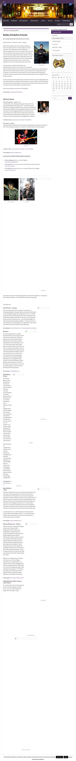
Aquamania (54, 35)
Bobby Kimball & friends (58, 38)
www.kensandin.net (10, 166)
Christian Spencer (56, 41)
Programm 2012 (14, 30)
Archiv (43, 20)
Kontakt (57, 20)
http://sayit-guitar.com (15, 152)
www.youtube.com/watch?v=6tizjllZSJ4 (21, 119)
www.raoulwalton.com (15, 520)
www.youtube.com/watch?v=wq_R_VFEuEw (22, 149)
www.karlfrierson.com (15, 328)
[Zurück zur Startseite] (38, 11)
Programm (14, 20)
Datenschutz (66, 20)
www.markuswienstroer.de (16, 577)
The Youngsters (56, 50)
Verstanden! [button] (59, 757)
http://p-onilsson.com (10, 170)
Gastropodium (23, 20)
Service (50, 20)
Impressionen (34, 20)
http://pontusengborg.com (11, 162)
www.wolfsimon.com (7, 482)
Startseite (6, 20)
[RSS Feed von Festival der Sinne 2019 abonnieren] (4, 2)
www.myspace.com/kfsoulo (29, 328)
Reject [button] (65, 757)
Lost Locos (55, 44)
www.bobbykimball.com (16, 92)
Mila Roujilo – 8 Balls (57, 47)
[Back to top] (73, 758)
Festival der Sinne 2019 (38, 12)
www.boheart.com (14, 371)
